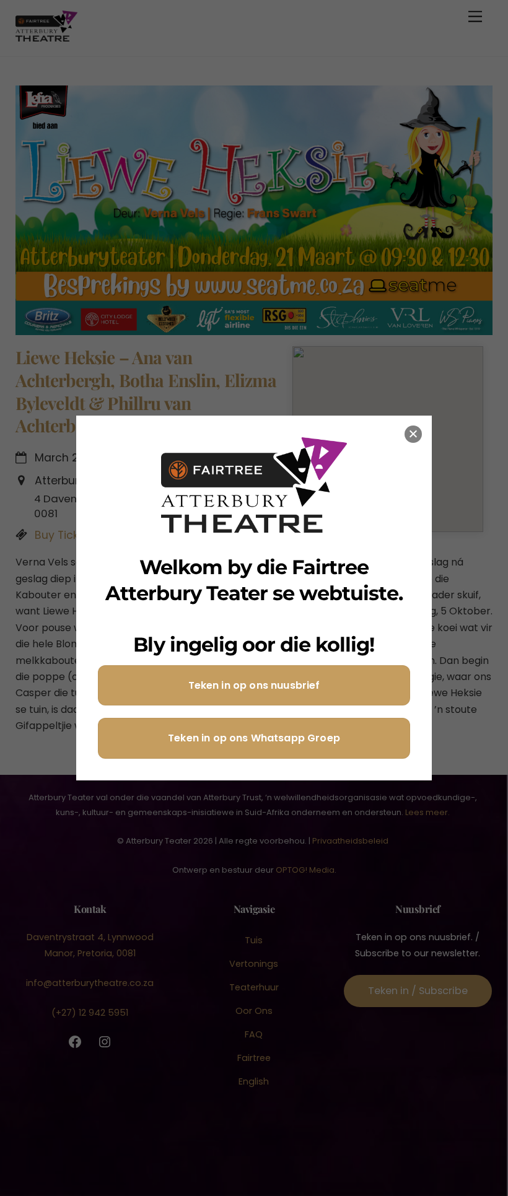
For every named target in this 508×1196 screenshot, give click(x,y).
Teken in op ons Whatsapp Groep (254, 738)
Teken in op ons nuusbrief (254, 685)
